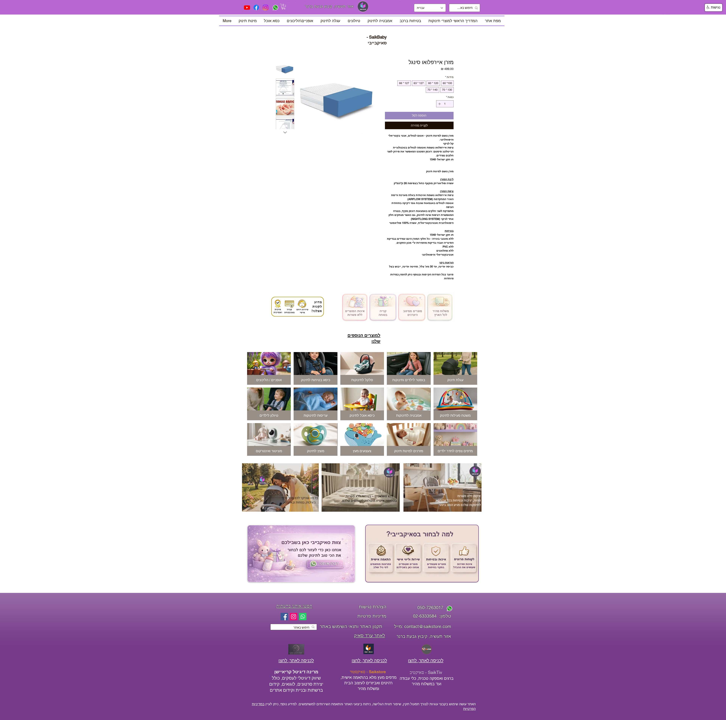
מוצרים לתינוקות (328, 684)
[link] (283, 6)
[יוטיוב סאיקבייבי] (247, 7)
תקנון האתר (331, 648)
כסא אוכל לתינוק (296, 694)
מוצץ (348, 657)
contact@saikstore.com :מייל (422, 626)
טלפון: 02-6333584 (432, 616)
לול (334, 659)
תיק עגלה (448, 659)
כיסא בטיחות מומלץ (400, 659)
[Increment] (439, 103)
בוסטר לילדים (313, 648)
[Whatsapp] (302, 616)
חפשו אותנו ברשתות (294, 605)
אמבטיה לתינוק (381, 648)
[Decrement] (450, 103)
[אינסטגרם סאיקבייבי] (265, 7)
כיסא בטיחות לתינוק (346, 647)
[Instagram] (293, 616)
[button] (269, 368)
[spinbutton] (444, 103)
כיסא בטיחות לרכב (401, 648)
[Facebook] (284, 616)
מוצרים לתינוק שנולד (332, 671)
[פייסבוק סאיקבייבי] (256, 7)
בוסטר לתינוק (280, 648)
